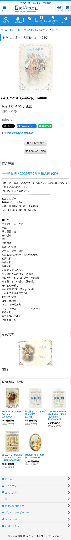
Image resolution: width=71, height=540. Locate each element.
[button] (4, 8)
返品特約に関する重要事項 (18, 133)
